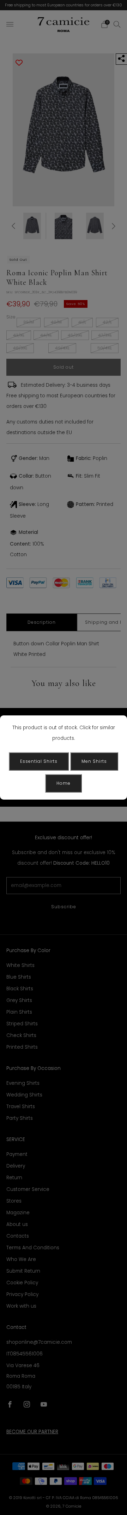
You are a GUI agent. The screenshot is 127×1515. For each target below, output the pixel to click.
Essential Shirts (39, 761)
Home (63, 783)
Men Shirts (94, 761)
